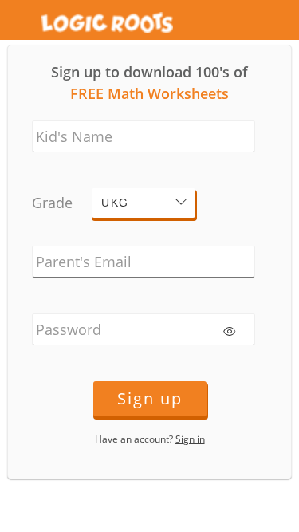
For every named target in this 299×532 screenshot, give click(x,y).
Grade (52, 202)
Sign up (150, 398)
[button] (143, 203)
